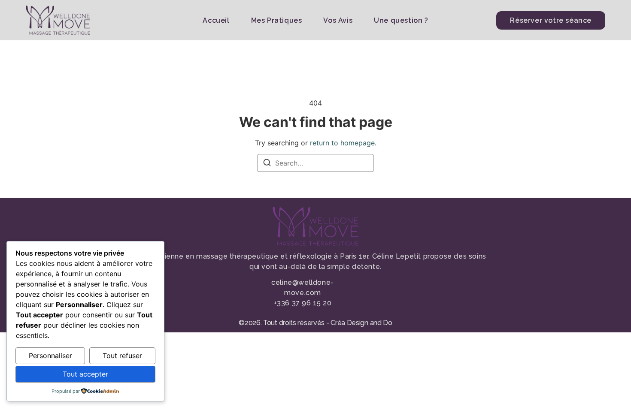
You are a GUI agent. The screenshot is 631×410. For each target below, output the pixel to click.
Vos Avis (337, 20)
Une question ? (401, 20)
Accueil (216, 20)
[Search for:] (315, 163)
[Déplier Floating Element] (600, 387)
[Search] (267, 164)
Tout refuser (122, 355)
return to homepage (342, 143)
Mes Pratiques (276, 20)
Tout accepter (85, 374)
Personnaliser (50, 355)
